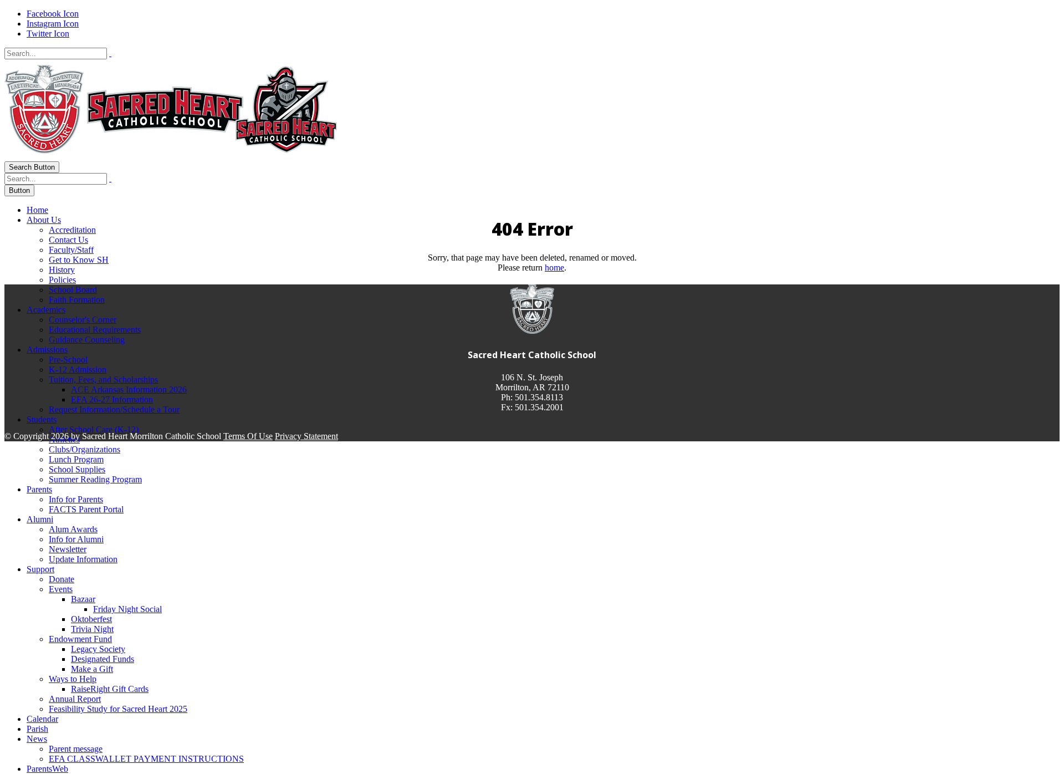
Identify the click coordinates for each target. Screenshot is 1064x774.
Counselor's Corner (82, 319)
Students (42, 419)
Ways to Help (72, 679)
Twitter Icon (48, 33)
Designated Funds (102, 659)
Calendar (42, 719)
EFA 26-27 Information (112, 399)
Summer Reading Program (95, 479)
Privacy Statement (306, 436)
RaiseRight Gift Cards (110, 689)
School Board (73, 289)
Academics (46, 309)
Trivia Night (92, 629)
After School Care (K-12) (94, 429)
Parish (37, 729)
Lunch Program (76, 459)
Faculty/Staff (71, 249)
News (37, 739)
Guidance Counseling (87, 339)
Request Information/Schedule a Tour (114, 409)
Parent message (76, 748)
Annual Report (75, 699)
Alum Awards (73, 529)
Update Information (83, 559)
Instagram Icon (53, 23)
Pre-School (68, 359)
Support (40, 569)
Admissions (47, 349)
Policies (62, 279)
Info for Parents (76, 499)
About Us (44, 220)
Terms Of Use (248, 436)
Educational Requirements (95, 329)
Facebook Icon (53, 13)
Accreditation (72, 230)
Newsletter (67, 549)
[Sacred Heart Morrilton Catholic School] (170, 156)
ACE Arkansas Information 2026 (129, 389)
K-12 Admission (77, 369)
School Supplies (77, 469)
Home (37, 210)
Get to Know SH (79, 259)
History (62, 269)
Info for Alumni (76, 539)
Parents (39, 489)
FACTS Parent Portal (86, 509)
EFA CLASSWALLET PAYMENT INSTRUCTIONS (146, 758)
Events (61, 589)
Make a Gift (92, 669)
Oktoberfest (91, 619)
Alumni (40, 519)
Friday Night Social (127, 609)
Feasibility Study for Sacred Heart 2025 (118, 709)
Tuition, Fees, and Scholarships (103, 379)
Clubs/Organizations (84, 449)
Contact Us (68, 240)
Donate (61, 579)
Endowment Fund (80, 639)
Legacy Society (98, 649)
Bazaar (83, 599)
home (554, 267)
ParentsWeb (47, 768)
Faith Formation (77, 299)
